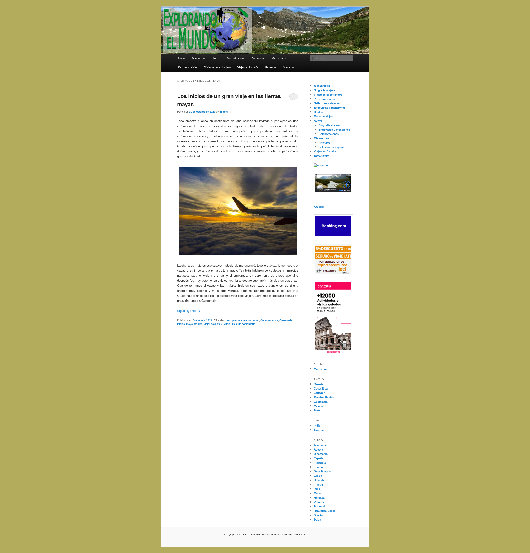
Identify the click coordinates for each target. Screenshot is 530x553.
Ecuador (319, 393)
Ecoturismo (258, 58)
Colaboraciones (329, 134)
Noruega (319, 498)
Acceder (319, 207)
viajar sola (210, 324)
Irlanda (318, 484)
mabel (224, 111)
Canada (318, 384)
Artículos (324, 142)
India (317, 425)
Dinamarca (321, 454)
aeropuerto (233, 320)
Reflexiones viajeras (327, 103)
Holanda (319, 480)
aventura (246, 320)
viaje (220, 324)
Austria (318, 449)
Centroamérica (269, 320)
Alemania (320, 445)
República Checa (324, 511)
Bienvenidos (198, 58)
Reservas (270, 67)
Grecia (318, 476)
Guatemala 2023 (202, 320)
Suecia (318, 515)
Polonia (319, 502)
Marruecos (320, 369)
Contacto (288, 67)
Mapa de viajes (236, 58)
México (198, 324)
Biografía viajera (324, 90)
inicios (181, 324)
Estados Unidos (324, 397)
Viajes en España (247, 67)
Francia (318, 467)
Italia (317, 489)
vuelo (227, 324)
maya (189, 324)
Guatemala (285, 320)
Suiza (317, 519)
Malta (317, 493)
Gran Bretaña (322, 471)
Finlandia (320, 463)
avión (256, 320)
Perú (317, 410)
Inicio (181, 58)
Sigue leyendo (188, 310)
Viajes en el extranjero (217, 67)
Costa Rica (321, 388)
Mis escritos (279, 58)
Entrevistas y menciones (329, 107)
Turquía (319, 430)
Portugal (319, 506)
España (318, 458)
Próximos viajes (188, 67)
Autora (216, 58)
